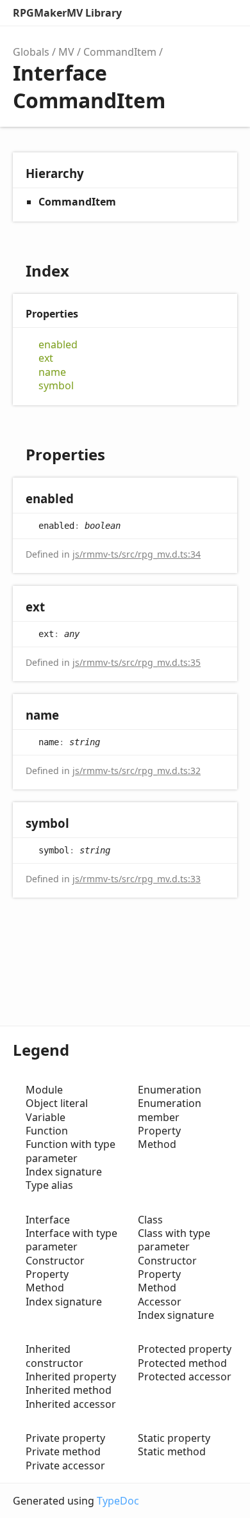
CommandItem (119, 52)
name (52, 372)
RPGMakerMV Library (67, 13)
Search (170, 13)
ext (45, 358)
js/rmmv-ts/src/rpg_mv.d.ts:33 (136, 879)
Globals (31, 52)
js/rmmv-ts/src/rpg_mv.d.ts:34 (136, 554)
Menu (224, 13)
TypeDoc (118, 1501)
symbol (56, 385)
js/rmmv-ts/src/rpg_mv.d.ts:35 (136, 662)
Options (196, 13)
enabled (58, 344)
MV (66, 52)
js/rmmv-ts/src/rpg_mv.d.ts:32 (136, 770)
